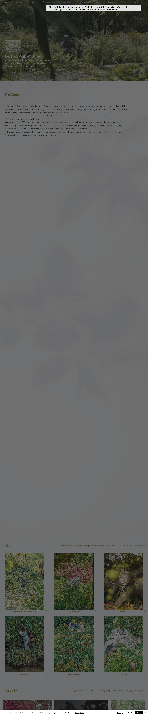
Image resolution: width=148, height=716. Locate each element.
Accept (139, 713)
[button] (135, 10)
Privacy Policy (79, 713)
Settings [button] (120, 713)
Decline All (129, 713)
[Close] (145, 712)
